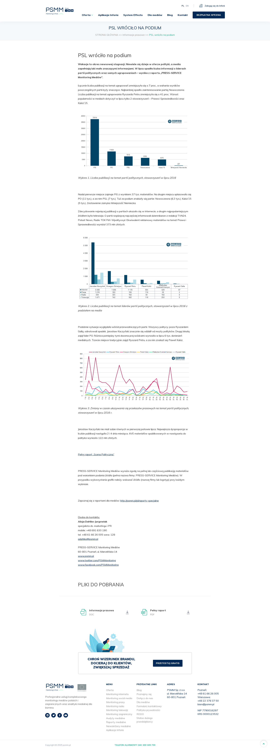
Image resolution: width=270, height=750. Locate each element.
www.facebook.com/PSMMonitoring (98, 564)
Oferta (86, 15)
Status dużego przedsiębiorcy (145, 719)
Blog (170, 15)
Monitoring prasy (115, 702)
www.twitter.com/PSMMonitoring (97, 560)
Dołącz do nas (145, 698)
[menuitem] (87, 15)
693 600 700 (149, 745)
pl (183, 6)
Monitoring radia (115, 706)
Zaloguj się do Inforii (214, 5)
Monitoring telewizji (117, 710)
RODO (140, 714)
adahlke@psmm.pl (88, 539)
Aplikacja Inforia (108, 15)
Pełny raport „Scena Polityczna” (96, 454)
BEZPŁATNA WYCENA (209, 15)
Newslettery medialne (118, 726)
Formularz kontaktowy (149, 706)
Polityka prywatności (148, 710)
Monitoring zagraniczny (119, 714)
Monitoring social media (119, 698)
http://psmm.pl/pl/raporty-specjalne (139, 500)
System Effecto (133, 15)
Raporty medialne (116, 722)
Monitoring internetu (117, 694)
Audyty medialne (115, 718)
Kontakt (183, 15)
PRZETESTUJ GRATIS (168, 663)
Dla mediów (155, 15)
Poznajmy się (144, 694)
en (187, 6)
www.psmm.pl (86, 556)
